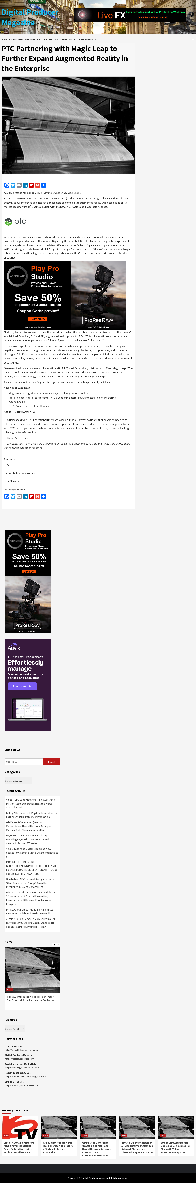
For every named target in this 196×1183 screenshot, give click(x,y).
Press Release (16, 397)
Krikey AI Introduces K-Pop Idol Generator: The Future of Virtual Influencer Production (31, 815)
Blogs (26, 438)
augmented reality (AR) (93, 202)
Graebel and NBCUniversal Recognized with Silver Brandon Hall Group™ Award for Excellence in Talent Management (30, 883)
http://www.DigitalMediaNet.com (22, 1067)
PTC (46, 198)
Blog (11, 393)
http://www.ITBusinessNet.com (21, 1049)
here (107, 382)
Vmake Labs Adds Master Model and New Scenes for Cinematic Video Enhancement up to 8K (32, 852)
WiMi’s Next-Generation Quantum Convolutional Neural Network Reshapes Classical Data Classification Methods (28, 826)
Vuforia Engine (16, 402)
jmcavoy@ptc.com (14, 489)
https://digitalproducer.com (19, 1058)
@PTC (18, 438)
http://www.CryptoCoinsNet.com (22, 1085)
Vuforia (26, 206)
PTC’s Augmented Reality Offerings (28, 406)
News (9, 990)
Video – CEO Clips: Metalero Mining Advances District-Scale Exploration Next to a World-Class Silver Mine (30, 803)
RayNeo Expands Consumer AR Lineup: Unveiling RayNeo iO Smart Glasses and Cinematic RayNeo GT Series (27, 839)
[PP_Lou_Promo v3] (65, 295)
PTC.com (9, 438)
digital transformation (31, 346)
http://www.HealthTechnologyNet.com (25, 1076)
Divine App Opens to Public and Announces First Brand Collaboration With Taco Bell (29, 911)
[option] (32, 980)
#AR (39, 198)
